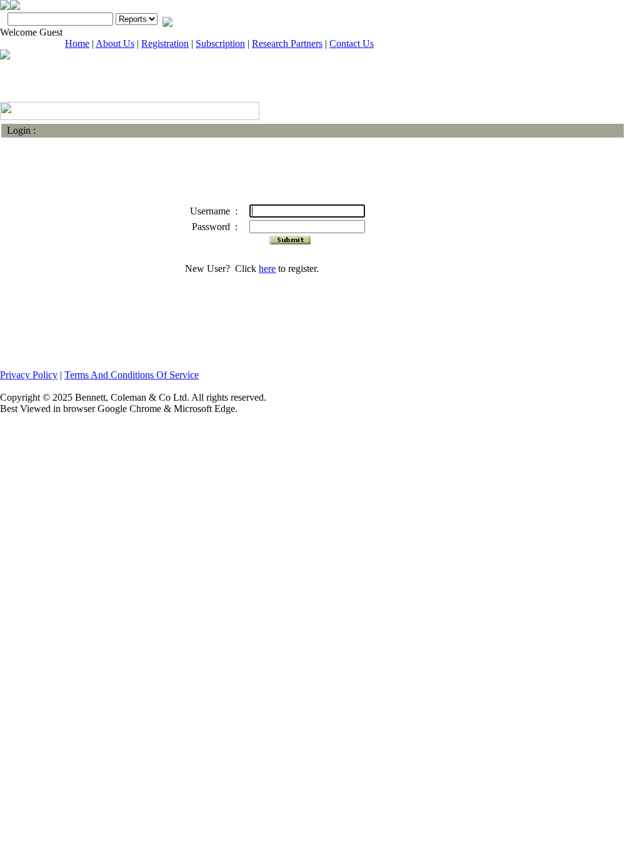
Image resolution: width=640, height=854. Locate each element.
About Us (115, 43)
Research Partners (287, 43)
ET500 (467, 87)
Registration (165, 43)
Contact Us (351, 43)
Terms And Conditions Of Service (131, 374)
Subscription (220, 43)
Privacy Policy (29, 374)
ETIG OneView (259, 87)
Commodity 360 (570, 89)
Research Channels (52, 87)
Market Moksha (156, 87)
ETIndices (363, 87)
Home (77, 43)
